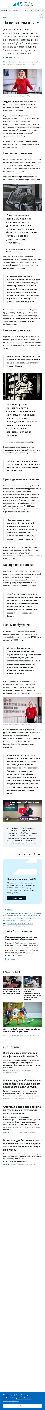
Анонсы (6, 1070)
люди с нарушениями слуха (17, 916)
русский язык (25, 920)
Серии (5, 18)
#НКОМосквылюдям (14, 913)
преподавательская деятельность (28, 918)
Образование (21, 64)
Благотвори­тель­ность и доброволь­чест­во (25, 1035)
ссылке (32, 843)
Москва (9, 909)
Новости (6, 1099)
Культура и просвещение (27, 62)
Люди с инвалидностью (27, 1099)
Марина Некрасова (10, 62)
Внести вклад (16, 898)
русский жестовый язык (11, 920)
